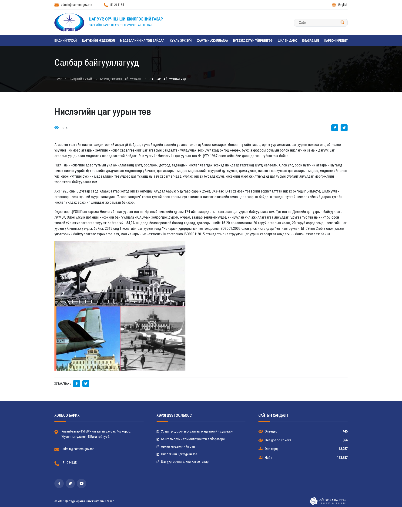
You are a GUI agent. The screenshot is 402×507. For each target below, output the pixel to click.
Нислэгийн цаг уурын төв (178, 454)
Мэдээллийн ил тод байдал (142, 40)
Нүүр (58, 79)
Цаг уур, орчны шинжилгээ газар (184, 462)
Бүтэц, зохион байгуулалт (120, 79)
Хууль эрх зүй (181, 40)
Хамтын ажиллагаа (212, 40)
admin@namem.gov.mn (76, 5)
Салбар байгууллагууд (168, 79)
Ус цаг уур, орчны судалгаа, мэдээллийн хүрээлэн (197, 431)
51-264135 (117, 5)
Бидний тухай (65, 40)
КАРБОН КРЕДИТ (336, 40)
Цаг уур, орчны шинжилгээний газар (126, 19)
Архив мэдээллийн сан (177, 446)
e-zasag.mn (310, 40)
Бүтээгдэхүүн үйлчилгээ (252, 40)
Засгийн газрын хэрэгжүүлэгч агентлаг (120, 25)
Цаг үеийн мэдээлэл (98, 40)
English (343, 5)
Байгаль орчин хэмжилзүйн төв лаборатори (192, 439)
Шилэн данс (287, 40)
